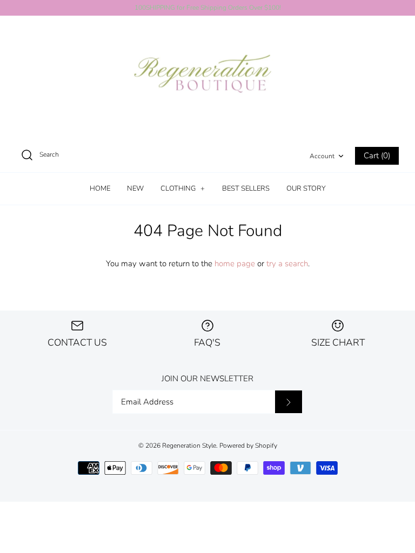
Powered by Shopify (248, 445)
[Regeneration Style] (207, 77)
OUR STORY (306, 188)
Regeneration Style (189, 445)
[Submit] (288, 401)
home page (235, 263)
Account (322, 156)
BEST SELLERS (246, 188)
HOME (100, 188)
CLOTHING (182, 188)
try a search (287, 263)
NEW (135, 188)
